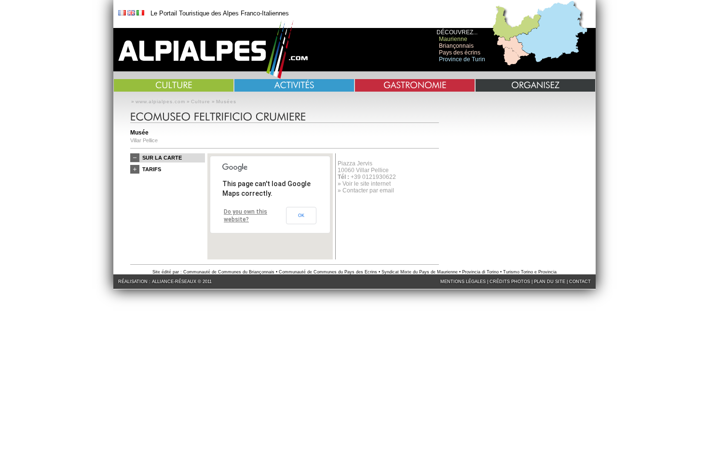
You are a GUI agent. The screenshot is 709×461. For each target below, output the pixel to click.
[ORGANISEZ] (535, 85)
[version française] (122, 13)
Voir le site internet (366, 183)
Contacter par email (368, 190)
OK (301, 215)
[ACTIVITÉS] (294, 85)
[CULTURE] (173, 85)
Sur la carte (162, 158)
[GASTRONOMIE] (415, 85)
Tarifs (151, 169)
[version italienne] (140, 13)
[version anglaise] (131, 13)
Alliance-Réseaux (174, 281)
